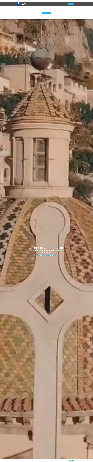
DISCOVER (40, 255)
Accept (71, 460)
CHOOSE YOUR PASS (50, 255)
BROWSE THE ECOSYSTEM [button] (21, 0)
